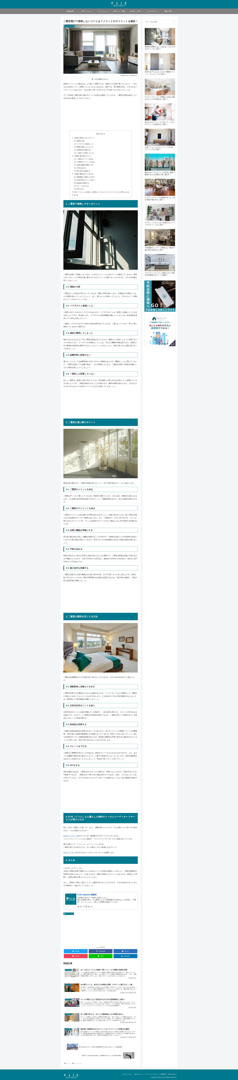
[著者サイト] (78, 906)
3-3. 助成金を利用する (81, 183)
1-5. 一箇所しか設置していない (84, 153)
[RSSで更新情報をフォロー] (91, 906)
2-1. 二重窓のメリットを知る (83, 159)
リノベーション (69, 913)
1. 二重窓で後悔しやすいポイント (83, 138)
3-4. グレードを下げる (81, 186)
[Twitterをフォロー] (81, 906)
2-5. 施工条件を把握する (82, 171)
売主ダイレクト (139, 1074)
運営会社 (163, 1074)
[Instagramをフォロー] (86, 906)
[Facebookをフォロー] (83, 906)
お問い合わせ (172, 1074)
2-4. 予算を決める (80, 168)
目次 (98, 134)
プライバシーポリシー (152, 1074)
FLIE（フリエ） (69, 852)
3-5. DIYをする (79, 189)
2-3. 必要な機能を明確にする (83, 165)
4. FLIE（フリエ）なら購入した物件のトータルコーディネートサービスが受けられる (100, 192)
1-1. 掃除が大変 (79, 141)
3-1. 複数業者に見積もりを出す (84, 177)
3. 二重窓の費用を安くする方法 (82, 174)
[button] (173, 22)
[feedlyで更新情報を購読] (89, 906)
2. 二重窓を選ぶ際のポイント (82, 156)
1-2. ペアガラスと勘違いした (83, 144)
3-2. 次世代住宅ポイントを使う (84, 180)
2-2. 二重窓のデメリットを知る (84, 162)
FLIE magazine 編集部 (87, 894)
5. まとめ (75, 195)
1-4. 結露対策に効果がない (83, 150)
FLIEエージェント (70, 836)
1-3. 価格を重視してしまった (83, 147)
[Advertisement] (100, 115)
